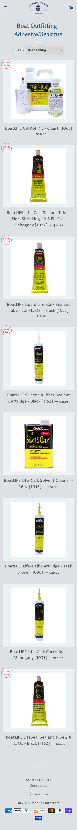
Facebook (41, 794)
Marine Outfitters (45, 803)
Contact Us (38, 786)
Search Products (38, 780)
